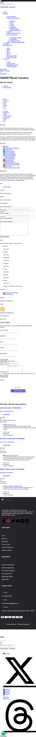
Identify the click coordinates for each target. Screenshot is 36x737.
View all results (4, 7)
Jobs (4, 103)
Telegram (7, 691)
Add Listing (3, 736)
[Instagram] (8, 521)
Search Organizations (8, 568)
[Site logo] (2, 2)
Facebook (7, 653)
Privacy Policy (6, 544)
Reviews (6, 100)
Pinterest (7, 692)
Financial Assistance (12, 34)
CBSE (8, 49)
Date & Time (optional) (6, 218)
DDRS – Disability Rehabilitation (16, 42)
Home (5, 12)
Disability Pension (15, 40)
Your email (3, 210)
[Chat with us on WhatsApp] (3, 733)
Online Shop (5, 579)
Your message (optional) (6, 221)
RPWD (9, 52)
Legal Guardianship (15, 30)
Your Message (4, 372)
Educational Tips (7, 45)
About (8, 62)
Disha (11, 22)
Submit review (4, 376)
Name (1, 362)
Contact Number (4, 213)
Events (5, 105)
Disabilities (6, 43)
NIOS (8, 48)
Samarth (12, 25)
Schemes (5, 13)
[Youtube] (18, 521)
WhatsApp (7, 689)
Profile (5, 99)
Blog (8, 54)
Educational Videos (12, 56)
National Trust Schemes (13, 18)
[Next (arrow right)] (2, 642)
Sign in (2, 70)
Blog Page (5, 541)
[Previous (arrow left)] (0, 642)
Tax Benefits (13, 39)
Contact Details (11, 63)
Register (8, 70)
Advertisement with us (13, 65)
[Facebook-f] (4, 521)
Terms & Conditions (7, 547)
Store (4, 102)
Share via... (7, 698)
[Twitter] (13, 521)
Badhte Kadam (14, 28)
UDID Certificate (11, 16)
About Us (4, 538)
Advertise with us (7, 550)
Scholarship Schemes (15, 37)
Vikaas (12, 24)
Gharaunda (13, 27)
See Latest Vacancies (8, 570)
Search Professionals (8, 565)
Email (1, 364)
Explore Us (6, 59)
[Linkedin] (27, 521)
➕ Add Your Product (18, 390)
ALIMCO (9, 31)
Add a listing (3, 69)
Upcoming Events (7, 573)
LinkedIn (7, 694)
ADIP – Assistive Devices (13, 33)
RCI (8, 51)
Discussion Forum (11, 57)
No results (12, 7)
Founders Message (12, 66)
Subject (2, 211)
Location (2, 216)
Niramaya (12, 21)
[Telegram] (22, 521)
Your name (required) (5, 206)
